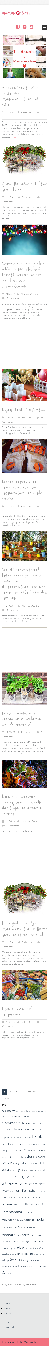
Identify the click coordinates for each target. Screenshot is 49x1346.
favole (26, 1170)
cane (18, 1144)
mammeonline (10, 1220)
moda (39, 1219)
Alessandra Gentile (29, 294)
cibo (29, 1144)
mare (20, 1220)
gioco (42, 1183)
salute (20, 1247)
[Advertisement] (24, 342)
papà (18, 1235)
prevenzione (18, 1241)
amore (32, 1129)
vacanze (35, 1260)
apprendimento (9, 1137)
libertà (15, 1204)
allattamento (11, 1122)
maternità (29, 1220)
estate (6, 1169)
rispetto (12, 1248)
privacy (7, 1322)
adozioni (6, 1116)
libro (5, 1211)
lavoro (6, 1197)
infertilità (26, 1190)
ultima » (8, 1097)
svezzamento (40, 1254)
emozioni (39, 1163)
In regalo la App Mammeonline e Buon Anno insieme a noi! (24, 929)
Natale (22, 1227)
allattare (6, 1129)
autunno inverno (24, 1137)
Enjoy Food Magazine (23, 410)
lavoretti (42, 1191)
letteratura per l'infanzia (21, 1197)
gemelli (14, 1183)
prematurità (7, 1241)
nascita (13, 1227)
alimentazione (20, 1116)
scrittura (29, 1248)
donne (41, 1156)
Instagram (31, 27)
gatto (6, 1183)
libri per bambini (34, 1204)
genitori (24, 1183)
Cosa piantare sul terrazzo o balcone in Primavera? (21, 719)
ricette (41, 1241)
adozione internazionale (35, 1111)
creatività (32, 1150)
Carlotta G (26, 1022)
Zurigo (6, 1272)
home (7, 1303)
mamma (15, 1212)
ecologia (16, 1163)
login (6, 1331)
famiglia (17, 1169)
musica (6, 1227)
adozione (20, 1111)
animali (40, 1129)
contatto (8, 1308)
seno (19, 1254)
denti (12, 1157)
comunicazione (38, 1144)
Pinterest (25, 27)
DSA (4, 1163)
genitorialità (34, 1183)
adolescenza (8, 1111)
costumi (13, 1150)
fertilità (33, 1170)
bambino (8, 1144)
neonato (9, 1235)
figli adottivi (31, 1176)
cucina (5, 1157)
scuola (38, 1247)
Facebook (18, 27)
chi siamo (8, 1313)
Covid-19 (22, 1150)
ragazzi (28, 1241)
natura (32, 1227)
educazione (28, 1163)
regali (35, 1241)
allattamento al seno (32, 1123)
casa (24, 1144)
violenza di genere (18, 1266)
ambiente (14, 1129)
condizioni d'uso (11, 1317)
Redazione (26, 112)
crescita (41, 1150)
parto (26, 1234)
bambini (39, 1136)
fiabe (17, 1176)
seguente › (32, 1091)
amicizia (23, 1129)
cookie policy (10, 1327)
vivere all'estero (36, 1266)
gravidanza (10, 1190)
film (39, 1176)
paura (33, 1235)
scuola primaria (9, 1254)
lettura (36, 1197)
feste (12, 1176)
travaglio (26, 1260)
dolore (23, 1157)
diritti (17, 1157)
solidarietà (27, 1254)
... (15, 136)
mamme (27, 1212)
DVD (9, 1163)
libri (22, 1204)
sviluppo (6, 1260)
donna (32, 1156)
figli (22, 1176)
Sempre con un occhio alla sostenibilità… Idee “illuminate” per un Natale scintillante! (23, 275)
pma (39, 1235)
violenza (5, 1266)
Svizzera (16, 1259)
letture (7, 1204)
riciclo (5, 1248)
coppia (5, 1150)
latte (35, 1191)
